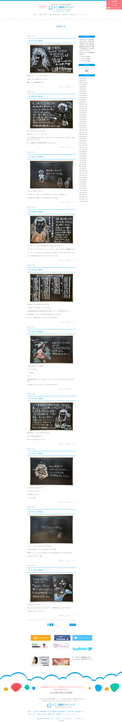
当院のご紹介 (42, 14)
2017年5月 (82, 186)
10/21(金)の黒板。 (36, 570)
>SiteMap (61, 720)
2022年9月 (82, 110)
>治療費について (60, 714)
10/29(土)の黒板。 (36, 157)
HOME (35, 14)
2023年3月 (82, 97)
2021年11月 (83, 132)
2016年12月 (83, 197)
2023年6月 (82, 91)
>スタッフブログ (70, 714)
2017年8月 (82, 179)
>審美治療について (80, 711)
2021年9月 (82, 136)
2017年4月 (82, 188)
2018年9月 (82, 151)
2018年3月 (82, 164)
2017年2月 (82, 192)
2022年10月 (83, 108)
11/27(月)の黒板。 (85, 60)
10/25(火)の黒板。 (36, 332)
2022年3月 (82, 123)
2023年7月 (82, 89)
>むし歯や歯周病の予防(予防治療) (56, 711)
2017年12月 (83, 171)
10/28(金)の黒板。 (36, 212)
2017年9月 (82, 177)
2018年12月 (83, 145)
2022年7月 (82, 115)
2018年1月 (82, 169)
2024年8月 (82, 78)
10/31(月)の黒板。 (36, 41)
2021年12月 (83, 130)
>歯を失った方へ (31, 714)
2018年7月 (82, 156)
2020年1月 (82, 138)
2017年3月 (82, 190)
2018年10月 (83, 149)
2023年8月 (82, 86)
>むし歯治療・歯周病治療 (39, 711)
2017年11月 (83, 173)
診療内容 (64, 14)
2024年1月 (82, 80)
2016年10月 (83, 201)
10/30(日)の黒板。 (36, 96)
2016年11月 (83, 199)
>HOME (29, 711)
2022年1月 (82, 127)
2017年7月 (82, 181)
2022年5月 (82, 119)
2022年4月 (82, 121)
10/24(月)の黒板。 (36, 398)
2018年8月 (82, 153)
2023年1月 (82, 102)
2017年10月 (83, 175)
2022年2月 (82, 125)
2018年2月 (82, 166)
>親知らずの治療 (41, 714)
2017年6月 (82, 184)
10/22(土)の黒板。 (36, 512)
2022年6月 (82, 117)
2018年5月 (82, 160)
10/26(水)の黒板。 (36, 270)
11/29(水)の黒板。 (85, 56)
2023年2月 (82, 99)
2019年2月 (82, 140)
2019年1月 (82, 143)
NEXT (72, 624)
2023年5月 (82, 93)
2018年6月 (82, 158)
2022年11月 (83, 106)
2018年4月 (82, 162)
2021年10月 (83, 134)
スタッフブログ (85, 14)
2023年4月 (82, 95)
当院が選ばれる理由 (54, 14)
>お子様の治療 (70, 711)
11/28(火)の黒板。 (85, 58)
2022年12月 (83, 104)
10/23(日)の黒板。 (36, 453)
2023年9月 (82, 84)
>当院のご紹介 (51, 714)
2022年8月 (82, 112)
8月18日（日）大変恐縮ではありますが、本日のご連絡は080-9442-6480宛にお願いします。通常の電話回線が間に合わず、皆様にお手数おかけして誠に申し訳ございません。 (87, 45)
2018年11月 (83, 147)
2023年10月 (83, 82)
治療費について (74, 14)
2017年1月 (82, 194)
